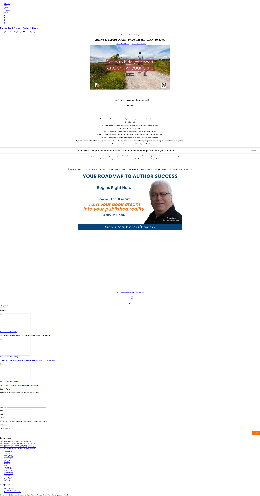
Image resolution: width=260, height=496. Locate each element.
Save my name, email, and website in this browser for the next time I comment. (25, 421)
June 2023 (7, 462)
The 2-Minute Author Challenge (130, 35)
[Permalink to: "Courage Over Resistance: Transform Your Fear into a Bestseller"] (15, 380)
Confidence (128, 292)
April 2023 (7, 465)
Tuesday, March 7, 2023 (139, 44)
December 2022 (8, 472)
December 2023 (8, 451)
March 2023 (7, 467)
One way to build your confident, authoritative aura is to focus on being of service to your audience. (126, 150)
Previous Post (4, 305)
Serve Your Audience (138, 292)
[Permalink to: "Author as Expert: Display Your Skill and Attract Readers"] (130, 89)
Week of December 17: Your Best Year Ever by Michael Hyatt (18, 443)
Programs (7, 10)
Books (6, 7)
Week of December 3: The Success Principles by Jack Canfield (18, 447)
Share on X (253, 150)
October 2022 (8, 475)
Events (6, 9)
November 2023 (8, 453)
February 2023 (8, 468)
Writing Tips (7, 12)
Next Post (3, 307)
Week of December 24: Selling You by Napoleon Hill (15, 441)
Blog (5, 5)
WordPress (67, 495)
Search (256, 433)
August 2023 (7, 458)
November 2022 (8, 474)
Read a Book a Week (10, 490)
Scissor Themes (47, 495)
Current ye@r (4, 428)
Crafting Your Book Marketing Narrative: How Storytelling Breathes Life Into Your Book (27, 360)
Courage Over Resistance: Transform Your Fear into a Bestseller (19, 385)
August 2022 (7, 479)
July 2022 (7, 480)
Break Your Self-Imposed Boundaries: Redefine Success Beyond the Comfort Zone (25, 335)
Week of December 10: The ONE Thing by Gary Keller (16, 445)
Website (2, 417)
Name (2, 410)
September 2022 (8, 477)
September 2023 (8, 457)
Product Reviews (9, 488)
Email (2, 414)
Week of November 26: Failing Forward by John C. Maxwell (17, 448)
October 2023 (8, 455)
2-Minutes (7, 4)
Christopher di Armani (122, 44)
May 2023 (7, 463)
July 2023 (7, 460)
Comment (3, 407)
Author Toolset (120, 292)
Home (6, 2)
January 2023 (8, 470)
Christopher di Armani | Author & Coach (19, 28)
